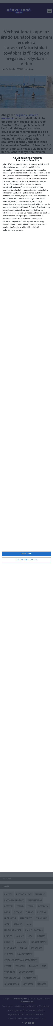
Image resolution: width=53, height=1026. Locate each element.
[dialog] (26, 513)
